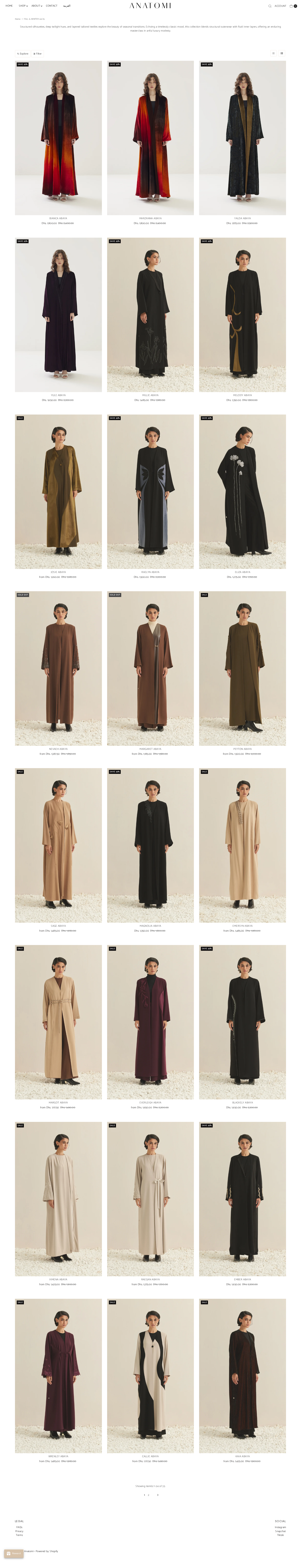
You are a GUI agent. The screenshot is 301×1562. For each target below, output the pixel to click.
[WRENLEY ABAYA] (58, 1376)
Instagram (280, 1527)
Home (9, 6)
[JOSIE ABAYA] (58, 492)
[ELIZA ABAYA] (242, 492)
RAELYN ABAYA (150, 572)
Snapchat (280, 1531)
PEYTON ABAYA (242, 749)
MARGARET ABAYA (150, 749)
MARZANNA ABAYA (150, 218)
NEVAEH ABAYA (58, 749)
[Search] (270, 6)
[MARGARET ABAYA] (150, 668)
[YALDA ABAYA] (242, 138)
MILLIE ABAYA (150, 395)
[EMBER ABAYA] (242, 1199)
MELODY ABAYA (242, 395)
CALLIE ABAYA (150, 1456)
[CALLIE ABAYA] (150, 1376)
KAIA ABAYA (243, 1456)
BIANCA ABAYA (58, 218)
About (36, 6)
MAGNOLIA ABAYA (150, 926)
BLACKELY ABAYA (242, 1102)
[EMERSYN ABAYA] (242, 845)
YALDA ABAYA (242, 218)
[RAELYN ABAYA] (150, 492)
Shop (22, 6)
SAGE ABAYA (58, 926)
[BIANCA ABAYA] (58, 138)
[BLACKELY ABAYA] (242, 1022)
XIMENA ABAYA (58, 1279)
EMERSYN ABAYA (243, 926)
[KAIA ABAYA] (242, 1376)
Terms (19, 1535)
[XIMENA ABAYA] (58, 1199)
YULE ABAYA (58, 395)
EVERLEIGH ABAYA (150, 1102)
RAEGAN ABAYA (150, 1279)
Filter (39, 54)
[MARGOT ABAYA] (58, 1022)
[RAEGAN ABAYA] (150, 1199)
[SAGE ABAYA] (58, 845)
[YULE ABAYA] (58, 315)
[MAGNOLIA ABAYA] (150, 845)
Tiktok (280, 1535)
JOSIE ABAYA (58, 572)
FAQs (19, 1527)
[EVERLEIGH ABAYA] (150, 1022)
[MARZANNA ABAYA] (150, 138)
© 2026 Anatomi (24, 1551)
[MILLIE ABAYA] (150, 315)
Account (280, 6)
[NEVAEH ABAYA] (58, 668)
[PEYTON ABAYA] (242, 668)
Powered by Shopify (47, 1551)
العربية (66, 6)
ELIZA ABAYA (242, 572)
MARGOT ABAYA (58, 1102)
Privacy (19, 1531)
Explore (24, 54)
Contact (51, 6)
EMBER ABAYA (242, 1279)
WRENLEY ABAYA (58, 1456)
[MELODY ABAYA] (242, 315)
